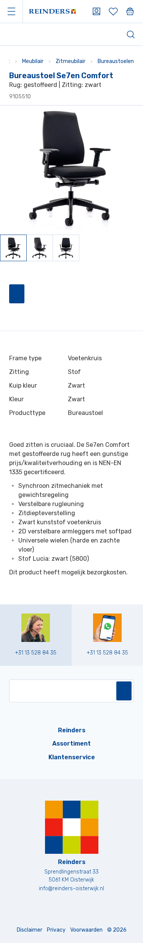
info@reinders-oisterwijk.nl (71, 888)
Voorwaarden (86, 930)
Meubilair (32, 61)
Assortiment (71, 743)
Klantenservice (71, 757)
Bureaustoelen (116, 61)
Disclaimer (29, 930)
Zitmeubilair (70, 61)
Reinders (71, 730)
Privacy (56, 930)
